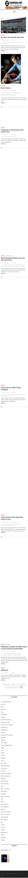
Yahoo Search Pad (11, 525)
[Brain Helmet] (14, 69)
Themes (3, 824)
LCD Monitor (4, 768)
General (3, 34)
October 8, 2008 (5, 672)
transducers (9, 95)
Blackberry (3, 709)
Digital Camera (4, 730)
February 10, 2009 (5, 392)
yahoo (6, 525)
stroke (5, 95)
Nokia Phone (4, 791)
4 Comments (13, 90)
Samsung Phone (4, 804)
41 (25, 684)
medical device (14, 92)
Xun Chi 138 (14, 266)
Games (2, 750)
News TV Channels (5, 788)
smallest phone (11, 264)
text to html (5, 395)
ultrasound (14, 95)
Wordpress (3, 837)
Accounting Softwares (6, 701)
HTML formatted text (15, 394)
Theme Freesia (9, 873)
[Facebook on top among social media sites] (14, 116)
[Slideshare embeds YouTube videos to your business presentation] (14, 589)
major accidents (8, 92)
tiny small (16, 264)
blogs (2, 712)
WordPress (14, 873)
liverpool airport (11, 42)
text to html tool (11, 395)
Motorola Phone (5, 783)
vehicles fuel (6, 43)
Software (7, 644)
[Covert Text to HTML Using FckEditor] (14, 330)
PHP (2, 799)
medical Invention (8, 94)
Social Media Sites (12, 136)
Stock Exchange (4, 817)
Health (3, 92)
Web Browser (4, 832)
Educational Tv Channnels (7, 735)
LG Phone (3, 770)
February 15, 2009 (5, 90)
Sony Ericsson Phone (6, 811)
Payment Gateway (5, 796)
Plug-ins (3, 801)
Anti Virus (3, 704)
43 (8, 687)
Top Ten (3, 827)
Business (3, 717)
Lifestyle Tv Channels (6, 773)
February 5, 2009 (5, 521)
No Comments (13, 521)
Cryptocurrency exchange (7, 724)
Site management (5, 806)
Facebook (3, 740)
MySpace (4, 136)
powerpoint (4, 653)
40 (22, 684)
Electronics (3, 737)
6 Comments (13, 262)
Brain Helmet (6, 88)
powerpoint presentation (12, 653)
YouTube (3, 840)
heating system (5, 42)
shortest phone (5, 264)
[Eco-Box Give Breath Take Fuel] (14, 25)
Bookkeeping (4, 714)
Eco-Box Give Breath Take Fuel (12, 37)
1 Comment (13, 134)
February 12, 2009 (5, 134)
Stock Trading (4, 819)
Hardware (3, 758)
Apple (2, 707)
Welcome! (4, 670)
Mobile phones (9, 255)
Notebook (3, 794)
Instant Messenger (5, 765)
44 (11, 687)
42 (6, 687)
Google (2, 755)
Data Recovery (4, 727)
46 (16, 687)
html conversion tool (6, 394)
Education (3, 732)
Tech (2, 822)
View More (4, 51)
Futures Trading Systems (6, 745)
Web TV (3, 835)
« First (13, 684)
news (2, 786)
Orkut (7, 136)
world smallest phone (8, 266)
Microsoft (3, 778)
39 (20, 684)
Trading (2, 829)
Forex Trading (4, 742)
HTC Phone (3, 763)
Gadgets (3, 747)
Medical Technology (5, 776)
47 (18, 687)
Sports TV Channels (5, 814)
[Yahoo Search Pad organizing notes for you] (14, 459)
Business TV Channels (6, 719)
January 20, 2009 (5, 651)
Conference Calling (5, 722)
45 (13, 687)
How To (3, 760)
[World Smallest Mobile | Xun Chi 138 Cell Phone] (14, 200)
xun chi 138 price (21, 266)
